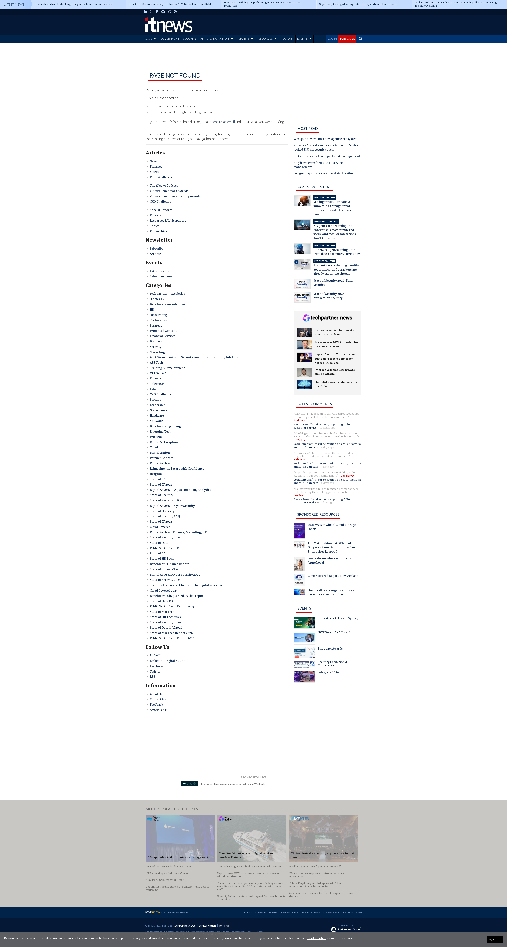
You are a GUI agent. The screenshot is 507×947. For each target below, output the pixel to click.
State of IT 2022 (161, 484)
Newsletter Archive (336, 912)
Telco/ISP (157, 384)
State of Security (161, 495)
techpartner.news (184, 925)
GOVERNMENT (169, 38)
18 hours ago (327, 428)
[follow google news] (163, 12)
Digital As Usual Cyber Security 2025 (175, 575)
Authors (295, 912)
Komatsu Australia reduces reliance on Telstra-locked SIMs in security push (327, 148)
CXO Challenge (160, 201)
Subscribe (156, 248)
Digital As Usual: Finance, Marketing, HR (178, 532)
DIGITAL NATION (217, 38)
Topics (154, 226)
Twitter (155, 671)
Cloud (154, 447)
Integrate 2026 (328, 673)
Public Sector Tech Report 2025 (172, 606)
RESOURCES (265, 38)
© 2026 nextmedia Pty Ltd (174, 912)
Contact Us (158, 699)
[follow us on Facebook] (156, 12)
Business (156, 341)
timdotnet (299, 420)
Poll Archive (158, 231)
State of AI (157, 553)
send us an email (223, 122)
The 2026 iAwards (330, 649)
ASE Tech (156, 362)
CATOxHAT (158, 373)
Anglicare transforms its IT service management (318, 165)
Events (304, 608)
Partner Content (162, 458)
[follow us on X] (151, 12)
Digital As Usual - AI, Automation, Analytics (180, 490)
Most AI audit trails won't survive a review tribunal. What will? (233, 783)
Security (155, 347)
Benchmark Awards (169, 191)
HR (152, 309)
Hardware (157, 415)
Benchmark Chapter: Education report (177, 596)
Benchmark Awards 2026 (167, 304)
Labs (153, 389)
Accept (495, 939)
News (153, 161)
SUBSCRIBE (347, 38)
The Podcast (164, 185)
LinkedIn (156, 655)
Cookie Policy (316, 938)
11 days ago (326, 502)
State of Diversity (162, 511)
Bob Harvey (348, 475)
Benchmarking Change (166, 426)
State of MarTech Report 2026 (171, 633)
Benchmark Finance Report (169, 564)
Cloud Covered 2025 (164, 590)
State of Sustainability (165, 500)
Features (156, 166)
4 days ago (327, 447)
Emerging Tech (160, 431)
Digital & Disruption (164, 442)
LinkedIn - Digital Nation (167, 661)
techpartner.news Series (167, 294)
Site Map (352, 912)
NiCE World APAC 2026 (334, 633)
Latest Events (159, 271)
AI (201, 38)
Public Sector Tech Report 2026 (172, 638)
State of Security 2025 (165, 580)
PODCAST (287, 38)
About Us (156, 694)
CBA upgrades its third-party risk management (327, 156)
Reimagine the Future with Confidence (177, 468)
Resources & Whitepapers (168, 220)
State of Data (159, 543)
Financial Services (162, 336)
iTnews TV (157, 299)
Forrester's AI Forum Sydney (338, 619)
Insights (156, 474)
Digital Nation (160, 453)
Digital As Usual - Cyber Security (172, 506)
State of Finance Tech (165, 569)
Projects (156, 437)
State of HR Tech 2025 (165, 617)
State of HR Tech (162, 558)
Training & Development (167, 368)
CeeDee (298, 495)
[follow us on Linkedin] (146, 12)
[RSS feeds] (176, 12)
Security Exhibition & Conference (332, 664)
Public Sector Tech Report (168, 548)
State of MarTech (162, 612)
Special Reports (161, 210)
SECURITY (189, 38)
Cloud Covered (160, 527)
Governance (158, 410)
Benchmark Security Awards (175, 196)
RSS (152, 677)
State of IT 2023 (161, 521)
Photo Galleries (161, 177)
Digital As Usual (161, 463)
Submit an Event (161, 276)
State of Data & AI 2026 (166, 627)
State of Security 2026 (165, 622)
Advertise (319, 912)
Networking (158, 315)
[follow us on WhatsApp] (170, 12)
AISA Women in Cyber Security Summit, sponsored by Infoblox (194, 357)
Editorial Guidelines (279, 912)
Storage (155, 399)
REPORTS (243, 38)
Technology (158, 320)
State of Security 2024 (165, 537)
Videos (154, 172)
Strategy (156, 325)
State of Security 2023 (165, 516)
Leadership (158, 405)
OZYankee (300, 440)
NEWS (148, 38)
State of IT (157, 479)
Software (156, 421)
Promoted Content (163, 331)
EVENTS (302, 38)
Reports (155, 215)
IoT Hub (224, 925)
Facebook (156, 666)
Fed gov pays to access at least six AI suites (323, 174)
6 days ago (327, 483)
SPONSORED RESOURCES (318, 514)
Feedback (156, 704)
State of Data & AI (162, 601)
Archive (155, 254)
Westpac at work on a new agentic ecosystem (325, 139)
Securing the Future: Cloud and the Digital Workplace (187, 585)
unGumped (300, 459)
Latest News (13, 4)
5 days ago (327, 467)
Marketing (157, 352)
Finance (155, 378)
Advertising (158, 710)
